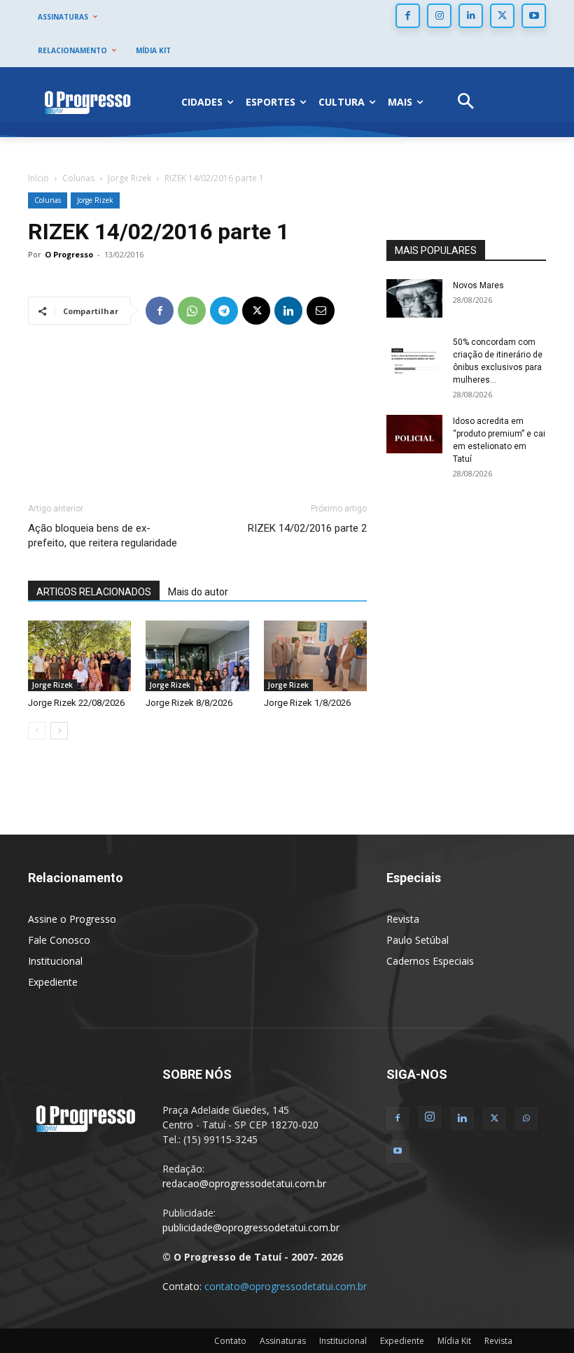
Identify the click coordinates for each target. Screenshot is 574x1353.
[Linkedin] (470, 15)
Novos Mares (478, 285)
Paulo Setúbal (417, 940)
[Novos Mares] (414, 298)
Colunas (78, 178)
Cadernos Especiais (430, 961)
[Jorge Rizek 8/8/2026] (197, 656)
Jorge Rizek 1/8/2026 (307, 702)
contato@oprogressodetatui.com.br (285, 1286)
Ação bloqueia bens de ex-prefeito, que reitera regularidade (102, 535)
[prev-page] (37, 730)
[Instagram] (439, 15)
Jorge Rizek (129, 178)
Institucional (55, 961)
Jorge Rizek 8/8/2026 (189, 702)
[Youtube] (534, 15)
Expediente (53, 982)
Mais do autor (198, 591)
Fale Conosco (59, 940)
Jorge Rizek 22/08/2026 (76, 702)
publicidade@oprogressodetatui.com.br (251, 1227)
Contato (230, 1341)
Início (38, 178)
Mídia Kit (454, 1341)
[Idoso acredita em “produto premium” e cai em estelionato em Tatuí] (414, 434)
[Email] (321, 311)
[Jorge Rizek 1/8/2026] (315, 656)
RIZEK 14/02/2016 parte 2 (307, 528)
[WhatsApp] (192, 311)
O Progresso (69, 254)
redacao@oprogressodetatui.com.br (244, 1183)
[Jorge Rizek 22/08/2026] (79, 656)
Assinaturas (283, 1341)
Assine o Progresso (72, 919)
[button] (466, 102)
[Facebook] (408, 15)
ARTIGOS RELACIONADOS (93, 591)
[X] (502, 15)
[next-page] (59, 730)
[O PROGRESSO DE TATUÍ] (87, 102)
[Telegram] (224, 311)
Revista (402, 919)
